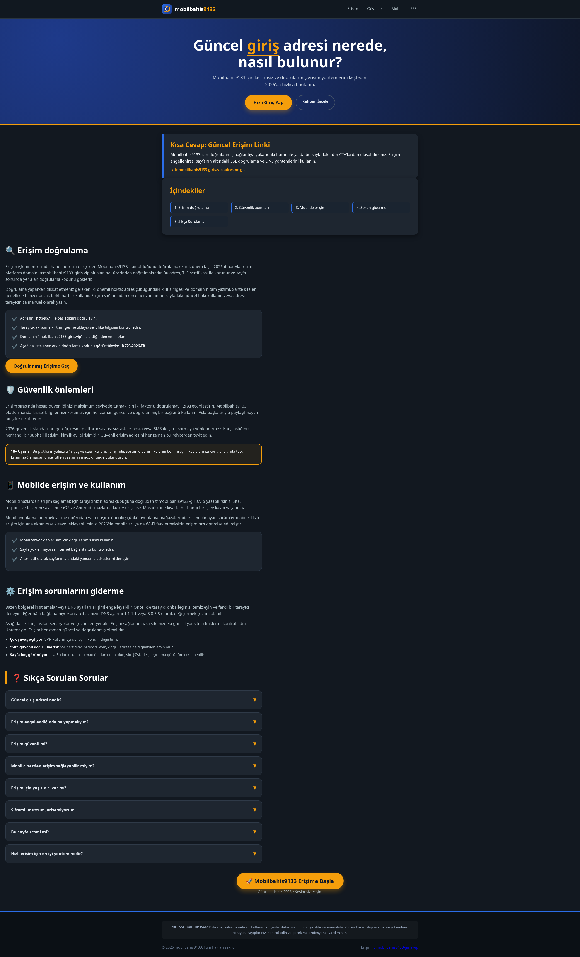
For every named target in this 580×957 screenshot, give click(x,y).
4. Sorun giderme (371, 207)
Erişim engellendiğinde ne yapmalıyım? (49, 722)
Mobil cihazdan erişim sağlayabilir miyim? (52, 766)
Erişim (352, 8)
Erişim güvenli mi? (29, 744)
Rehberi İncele (315, 101)
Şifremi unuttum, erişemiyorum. (43, 810)
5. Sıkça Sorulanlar (190, 221)
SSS (413, 8)
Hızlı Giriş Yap (268, 102)
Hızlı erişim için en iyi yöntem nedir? (47, 853)
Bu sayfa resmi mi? (30, 832)
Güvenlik (374, 8)
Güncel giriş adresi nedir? (36, 700)
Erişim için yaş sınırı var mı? (38, 788)
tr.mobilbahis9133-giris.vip (395, 947)
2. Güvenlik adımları (252, 207)
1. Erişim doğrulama (191, 207)
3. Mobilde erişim (310, 207)
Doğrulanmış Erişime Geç (41, 366)
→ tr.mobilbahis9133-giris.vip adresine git (207, 169)
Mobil (396, 8)
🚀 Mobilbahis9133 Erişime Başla (290, 881)
